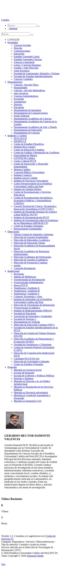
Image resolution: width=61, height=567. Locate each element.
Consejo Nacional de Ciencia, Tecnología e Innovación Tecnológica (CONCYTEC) (35, 207)
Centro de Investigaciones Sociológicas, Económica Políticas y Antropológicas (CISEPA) (33, 200)
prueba (17, 265)
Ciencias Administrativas (26, 96)
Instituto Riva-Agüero (24, 147)
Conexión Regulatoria (25, 268)
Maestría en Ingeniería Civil (27, 401)
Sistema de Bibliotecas (25, 276)
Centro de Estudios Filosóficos (29, 144)
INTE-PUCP (20, 138)
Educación (19, 53)
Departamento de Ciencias (27, 132)
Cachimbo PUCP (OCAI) (26, 358)
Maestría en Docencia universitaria (31, 392)
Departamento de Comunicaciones (31, 113)
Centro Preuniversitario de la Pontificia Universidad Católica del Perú (33, 185)
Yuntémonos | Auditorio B (27, 291)
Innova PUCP (21, 285)
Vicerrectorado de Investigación (29, 279)
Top (3, 564)
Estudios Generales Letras (26, 56)
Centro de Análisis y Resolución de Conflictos (36, 152)
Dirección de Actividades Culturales (31, 361)
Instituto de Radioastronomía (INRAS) (33, 310)
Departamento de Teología (27, 322)
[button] (5, 20)
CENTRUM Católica (24, 158)
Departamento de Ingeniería (27, 110)
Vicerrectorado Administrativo (28, 282)
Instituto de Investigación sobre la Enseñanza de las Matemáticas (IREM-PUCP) (36, 221)
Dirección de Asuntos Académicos (31, 259)
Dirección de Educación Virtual (29, 243)
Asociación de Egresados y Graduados (33, 316)
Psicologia (19, 107)
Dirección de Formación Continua (30, 262)
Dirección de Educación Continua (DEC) (34, 324)
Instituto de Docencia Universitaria (31, 180)
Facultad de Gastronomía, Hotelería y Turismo (36, 73)
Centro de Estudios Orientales (28, 226)
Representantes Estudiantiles (28, 228)
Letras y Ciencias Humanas (27, 65)
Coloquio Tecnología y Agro (28, 296)
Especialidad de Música (25, 155)
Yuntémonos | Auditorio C (27, 293)
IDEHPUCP (20, 141)
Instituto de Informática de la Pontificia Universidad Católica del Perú (33, 300)
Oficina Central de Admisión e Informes (33, 234)
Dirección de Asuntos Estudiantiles (31, 237)
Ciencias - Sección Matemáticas (29, 90)
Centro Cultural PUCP (25, 161)
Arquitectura (20, 101)
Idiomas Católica (22, 169)
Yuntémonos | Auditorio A (27, 288)
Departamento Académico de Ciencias (32, 118)
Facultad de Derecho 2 (25, 319)
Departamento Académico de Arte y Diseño (35, 127)
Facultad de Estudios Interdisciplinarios (33, 76)
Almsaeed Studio (35, 555)
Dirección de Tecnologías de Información (34, 305)
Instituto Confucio (23, 175)
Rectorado (19, 274)
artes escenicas (21, 93)
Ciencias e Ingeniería (24, 62)
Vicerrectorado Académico (27, 307)
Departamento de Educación (28, 130)
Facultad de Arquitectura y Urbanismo (32, 344)
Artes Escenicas (21, 70)
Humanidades (20, 87)
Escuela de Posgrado (24, 372)
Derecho (18, 48)
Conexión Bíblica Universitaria (29, 172)
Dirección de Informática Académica (32, 240)
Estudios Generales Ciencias (28, 59)
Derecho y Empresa (23, 378)
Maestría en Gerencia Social (27, 370)
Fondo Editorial (21, 115)
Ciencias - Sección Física (26, 84)
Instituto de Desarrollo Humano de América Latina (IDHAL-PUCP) (35, 213)
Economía (19, 99)
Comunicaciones (22, 51)
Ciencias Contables (23, 79)
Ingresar (12, 28)
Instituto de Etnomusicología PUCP (31, 217)
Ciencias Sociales (22, 45)
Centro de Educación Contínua (29, 149)
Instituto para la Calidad (25, 178)
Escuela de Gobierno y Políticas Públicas (34, 375)
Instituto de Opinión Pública (27, 189)
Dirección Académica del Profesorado (32, 257)
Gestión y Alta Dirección (26, 68)
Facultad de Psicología (25, 313)
